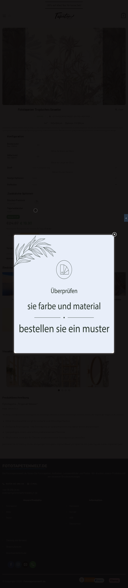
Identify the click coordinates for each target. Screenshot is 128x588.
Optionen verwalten (86, 309)
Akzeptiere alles (42, 309)
